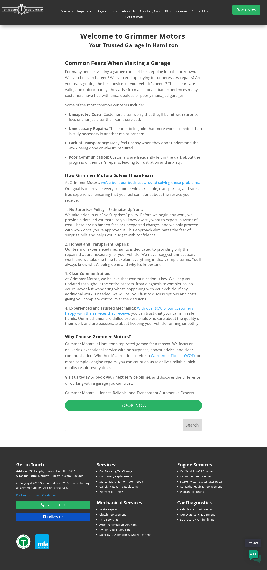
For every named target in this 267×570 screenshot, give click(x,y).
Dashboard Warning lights (197, 519)
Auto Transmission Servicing (118, 524)
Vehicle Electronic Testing (196, 509)
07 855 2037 (55, 505)
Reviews (181, 11)
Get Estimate (134, 17)
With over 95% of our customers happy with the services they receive (129, 311)
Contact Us (200, 11)
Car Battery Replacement (115, 476)
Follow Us (55, 516)
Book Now (246, 9)
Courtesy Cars (150, 11)
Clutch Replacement (112, 514)
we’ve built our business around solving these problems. (150, 182)
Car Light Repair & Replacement (120, 486)
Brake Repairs (108, 509)
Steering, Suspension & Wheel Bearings (125, 535)
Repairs (82, 11)
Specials (67, 11)
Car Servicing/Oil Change (115, 471)
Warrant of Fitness (111, 491)
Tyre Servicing (108, 519)
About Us (129, 11)
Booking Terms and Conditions (36, 495)
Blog (168, 11)
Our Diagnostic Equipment (197, 514)
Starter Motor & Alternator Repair (121, 481)
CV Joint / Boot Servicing (115, 530)
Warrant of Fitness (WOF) (173, 355)
